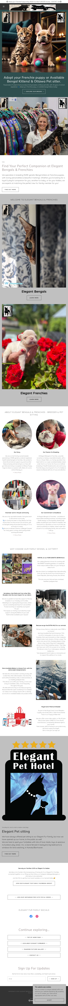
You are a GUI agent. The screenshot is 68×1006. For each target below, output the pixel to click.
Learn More (34, 298)
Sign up (54, 979)
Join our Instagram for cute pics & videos (34, 897)
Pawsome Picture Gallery (34, 949)
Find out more (10, 189)
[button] (3, 6)
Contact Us (34, 955)
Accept (49, 1000)
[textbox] (27, 978)
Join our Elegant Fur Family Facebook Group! (34, 883)
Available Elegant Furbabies (34, 943)
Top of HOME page (34, 937)
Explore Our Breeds (34, 91)
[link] (32, 5)
